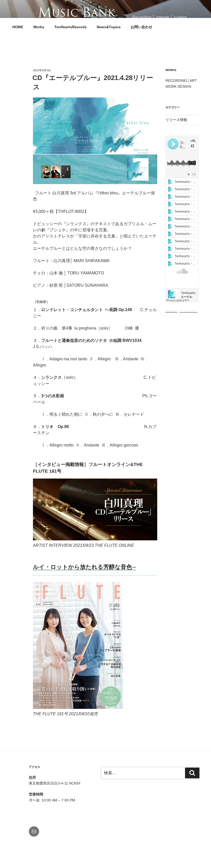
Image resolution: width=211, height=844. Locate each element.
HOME (17, 27)
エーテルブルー (189, 311)
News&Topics (109, 27)
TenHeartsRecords (70, 27)
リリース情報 (176, 120)
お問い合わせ (141, 27)
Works (38, 27)
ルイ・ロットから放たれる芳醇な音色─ (84, 567)
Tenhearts (171, 311)
